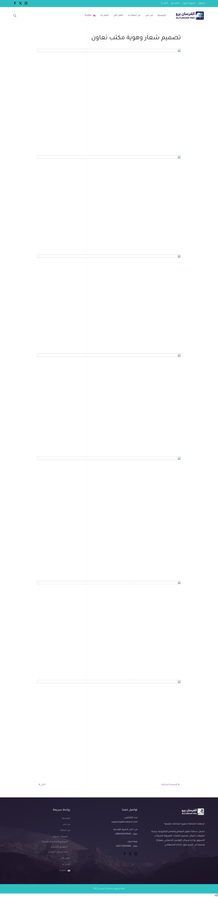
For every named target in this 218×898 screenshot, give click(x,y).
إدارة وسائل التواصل (58, 852)
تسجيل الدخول (189, 3)
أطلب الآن (118, 15)
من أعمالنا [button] (135, 15)
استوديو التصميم (59, 847)
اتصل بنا (164, 3)
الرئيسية (162, 15)
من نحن (149, 15)
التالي (43, 784)
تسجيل (202, 3)
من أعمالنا (65, 830)
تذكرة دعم (175, 3)
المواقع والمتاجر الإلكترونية (55, 842)
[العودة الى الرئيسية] (189, 15)
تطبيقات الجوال (60, 837)
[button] (14, 15)
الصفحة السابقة (169, 784)
